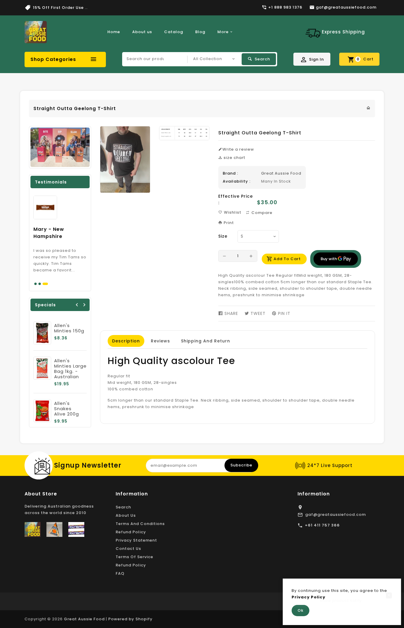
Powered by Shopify (130, 619)
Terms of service (134, 557)
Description (126, 341)
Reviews (160, 341)
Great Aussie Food (281, 173)
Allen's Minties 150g (69, 328)
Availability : (237, 181)
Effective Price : (235, 199)
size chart (233, 157)
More (223, 32)
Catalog (173, 32)
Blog (200, 32)
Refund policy (131, 565)
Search (123, 507)
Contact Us (128, 548)
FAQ (120, 573)
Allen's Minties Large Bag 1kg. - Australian (70, 369)
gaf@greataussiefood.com (335, 514)
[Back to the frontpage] (368, 108)
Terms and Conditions (140, 523)
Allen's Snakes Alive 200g (66, 408)
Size (222, 236)
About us (142, 32)
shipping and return (205, 341)
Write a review (238, 149)
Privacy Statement (136, 540)
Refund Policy (131, 532)
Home (113, 32)
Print (228, 223)
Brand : (230, 173)
